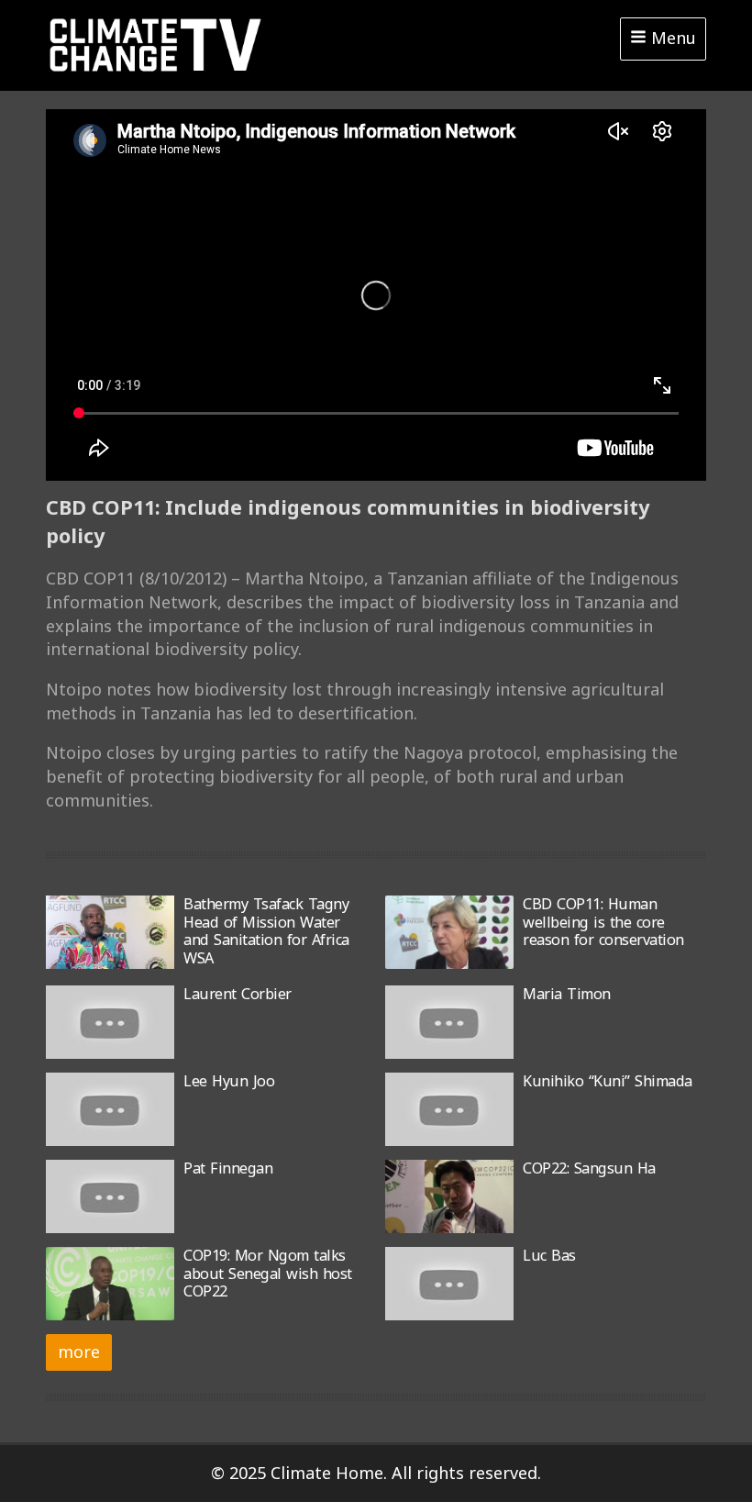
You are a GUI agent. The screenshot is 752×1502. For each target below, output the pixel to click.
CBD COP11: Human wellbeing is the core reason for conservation (603, 922)
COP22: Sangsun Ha (589, 1168)
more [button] (79, 1352)
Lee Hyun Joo (228, 1081)
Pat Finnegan (227, 1168)
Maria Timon (567, 994)
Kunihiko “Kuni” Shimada (607, 1081)
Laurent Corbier (237, 994)
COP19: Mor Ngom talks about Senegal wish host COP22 (267, 1273)
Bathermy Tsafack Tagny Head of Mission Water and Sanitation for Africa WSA (266, 930)
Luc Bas (549, 1255)
